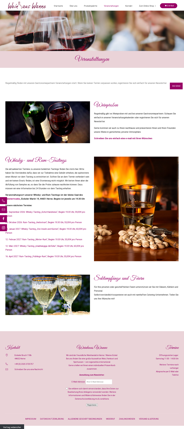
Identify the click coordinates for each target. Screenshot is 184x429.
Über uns (73, 6)
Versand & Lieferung (149, 419)
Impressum (30, 419)
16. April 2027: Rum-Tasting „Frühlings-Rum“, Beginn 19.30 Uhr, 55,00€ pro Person (43, 256)
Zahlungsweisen (127, 419)
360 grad (176, 86)
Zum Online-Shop (146, 6)
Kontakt (128, 6)
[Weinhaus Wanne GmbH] (27, 5)
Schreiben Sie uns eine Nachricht (29, 369)
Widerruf (110, 419)
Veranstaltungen (111, 6)
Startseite (58, 6)
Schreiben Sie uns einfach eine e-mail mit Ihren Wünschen (123, 138)
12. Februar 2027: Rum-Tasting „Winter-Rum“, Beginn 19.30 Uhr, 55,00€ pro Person (43, 239)
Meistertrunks (12, 199)
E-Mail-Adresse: (79, 382)
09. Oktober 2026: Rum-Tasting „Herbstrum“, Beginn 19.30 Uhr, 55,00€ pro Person (43, 222)
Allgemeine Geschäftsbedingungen (85, 419)
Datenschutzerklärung (52, 419)
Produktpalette (90, 6)
